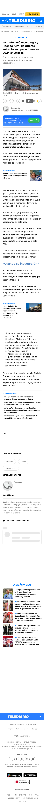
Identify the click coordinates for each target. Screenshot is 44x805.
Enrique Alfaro (11, 468)
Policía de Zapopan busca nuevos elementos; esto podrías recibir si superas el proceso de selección (27, 629)
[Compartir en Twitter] (14, 101)
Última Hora (6, 26)
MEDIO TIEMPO (20, 795)
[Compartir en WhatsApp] (5, 101)
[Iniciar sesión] (41, 21)
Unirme (32, 120)
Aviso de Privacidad (17, 724)
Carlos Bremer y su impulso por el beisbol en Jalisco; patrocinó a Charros (15, 175)
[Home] (22, 20)
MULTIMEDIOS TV (14, 798)
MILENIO (10, 795)
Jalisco (23, 461)
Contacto (35, 729)
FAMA (37, 795)
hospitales (9, 461)
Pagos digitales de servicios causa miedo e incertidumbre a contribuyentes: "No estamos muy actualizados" (12, 312)
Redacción (15, 108)
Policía (29, 26)
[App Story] (30, 775)
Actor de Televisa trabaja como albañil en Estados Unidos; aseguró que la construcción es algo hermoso (22, 410)
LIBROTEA (22, 801)
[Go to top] (40, 716)
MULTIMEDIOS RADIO (30, 798)
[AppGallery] (22, 781)
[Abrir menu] (3, 20)
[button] (38, 101)
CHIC (30, 795)
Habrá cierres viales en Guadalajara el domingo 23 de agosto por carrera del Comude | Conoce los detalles (28, 617)
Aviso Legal (32, 724)
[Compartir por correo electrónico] (23, 101)
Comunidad (19, 26)
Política (39, 26)
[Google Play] (14, 775)
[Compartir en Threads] (18, 101)
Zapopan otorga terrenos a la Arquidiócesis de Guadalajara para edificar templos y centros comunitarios (27, 594)
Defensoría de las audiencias (18, 729)
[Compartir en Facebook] (9, 101)
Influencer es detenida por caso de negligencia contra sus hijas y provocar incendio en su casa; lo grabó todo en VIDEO (28, 605)
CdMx (14, 14)
